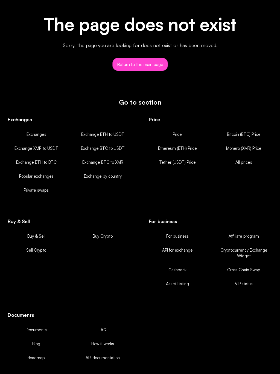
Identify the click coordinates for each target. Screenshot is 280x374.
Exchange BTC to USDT (103, 148)
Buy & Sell (36, 236)
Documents (36, 329)
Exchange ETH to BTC (36, 162)
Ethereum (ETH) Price (177, 148)
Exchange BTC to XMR (102, 162)
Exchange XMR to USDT (36, 148)
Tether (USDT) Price (177, 162)
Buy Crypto (103, 236)
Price (177, 134)
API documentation (103, 357)
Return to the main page (140, 64)
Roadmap (36, 357)
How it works (102, 343)
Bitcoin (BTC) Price (244, 134)
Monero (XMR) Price (243, 148)
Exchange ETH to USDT (102, 134)
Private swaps (36, 190)
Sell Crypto (36, 250)
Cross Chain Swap (243, 269)
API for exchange (177, 250)
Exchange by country (103, 176)
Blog (36, 343)
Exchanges (36, 134)
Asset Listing (177, 283)
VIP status (244, 283)
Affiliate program (244, 236)
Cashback (177, 269)
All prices (243, 162)
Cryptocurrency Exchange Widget (243, 253)
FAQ (103, 329)
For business (177, 236)
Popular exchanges (36, 176)
